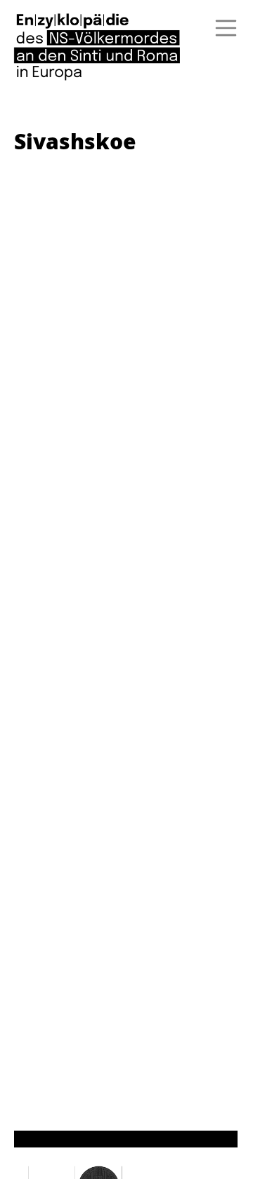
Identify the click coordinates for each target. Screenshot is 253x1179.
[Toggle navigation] (221, 28)
